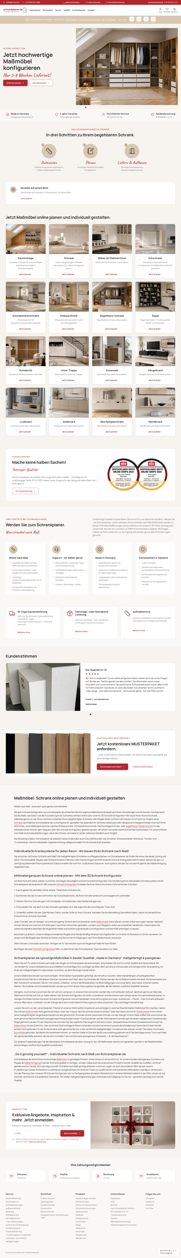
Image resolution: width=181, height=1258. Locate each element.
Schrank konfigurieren (44, 949)
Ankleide (79, 1215)
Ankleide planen (13, 83)
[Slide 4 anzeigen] (93, 107)
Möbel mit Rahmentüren (86, 1205)
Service (58, 10)
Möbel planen (35, 10)
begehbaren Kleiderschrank (139, 826)
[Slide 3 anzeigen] (90, 107)
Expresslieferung (13, 1198)
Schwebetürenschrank (86, 1208)
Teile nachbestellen (14, 1221)
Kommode (80, 1231)
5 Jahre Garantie (48, 1198)
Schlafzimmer (143, 1011)
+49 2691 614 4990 (32, 2)
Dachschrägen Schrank (86, 1198)
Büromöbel (19, 1032)
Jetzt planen (26, 198)
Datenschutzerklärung (37, 1141)
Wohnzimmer (31, 1011)
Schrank (18, 822)
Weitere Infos (23, 632)
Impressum (115, 1198)
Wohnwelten (48, 10)
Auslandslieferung (14, 1231)
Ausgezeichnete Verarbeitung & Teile (55, 1216)
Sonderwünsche (13, 1228)
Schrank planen (39, 83)
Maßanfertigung (32, 1062)
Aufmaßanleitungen (14, 1205)
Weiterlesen (91, 704)
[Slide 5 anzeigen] (95, 107)
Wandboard (81, 1238)
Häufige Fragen (12, 1241)
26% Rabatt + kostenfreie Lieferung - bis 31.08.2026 (90, 19)
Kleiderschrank (82, 1201)
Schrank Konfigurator (66, 884)
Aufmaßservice (12, 1215)
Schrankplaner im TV (119, 1211)
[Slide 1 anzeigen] (85, 107)
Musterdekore (12, 1201)
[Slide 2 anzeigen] (88, 107)
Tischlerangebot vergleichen (18, 1235)
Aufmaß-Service (12, 2)
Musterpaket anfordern (111, 766)
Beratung (10, 1211)
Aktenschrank (82, 1211)
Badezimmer (20, 1025)
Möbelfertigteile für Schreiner (124, 1225)
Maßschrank (102, 921)
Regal (78, 1225)
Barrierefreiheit (47, 1211)
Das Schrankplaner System (122, 1208)
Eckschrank (81, 1221)
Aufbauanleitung (13, 1208)
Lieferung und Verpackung (17, 1225)
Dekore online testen (143, 766)
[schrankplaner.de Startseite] (15, 10)
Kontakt (91, 10)
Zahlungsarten (47, 1201)
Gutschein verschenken (16, 1238)
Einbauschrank (82, 1218)
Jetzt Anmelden (71, 1133)
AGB (112, 1201)
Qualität (66, 10)
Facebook (150, 1201)
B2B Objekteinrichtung (120, 1221)
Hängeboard (81, 1235)
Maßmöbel (62, 1059)
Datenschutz (46, 1208)
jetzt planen (25, 274)
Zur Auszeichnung (24, 491)
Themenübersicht (119, 1215)
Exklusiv (114, 1218)
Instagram (150, 1198)
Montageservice (13, 1218)
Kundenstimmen (78, 10)
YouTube (149, 1208)
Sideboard (80, 1228)
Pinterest (150, 1205)
